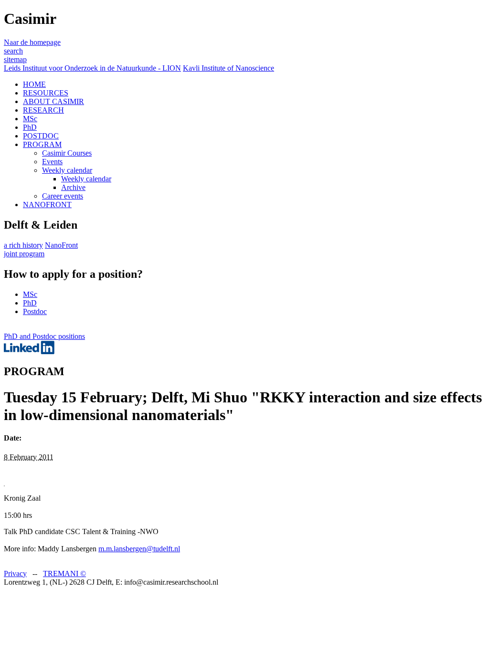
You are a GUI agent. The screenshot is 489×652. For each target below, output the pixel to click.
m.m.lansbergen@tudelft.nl (139, 549)
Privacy (15, 573)
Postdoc (35, 311)
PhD (30, 127)
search (13, 51)
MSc (30, 119)
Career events (62, 196)
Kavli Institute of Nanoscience (228, 68)
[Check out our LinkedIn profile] (29, 351)
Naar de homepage (32, 42)
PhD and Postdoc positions (44, 336)
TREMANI (64, 573)
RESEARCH (43, 110)
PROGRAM (42, 144)
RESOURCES (45, 93)
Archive (73, 187)
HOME (34, 84)
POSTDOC (41, 136)
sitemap (15, 59)
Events (52, 162)
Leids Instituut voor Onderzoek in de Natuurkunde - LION (92, 68)
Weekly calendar (67, 170)
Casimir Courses (67, 153)
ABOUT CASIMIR (53, 101)
